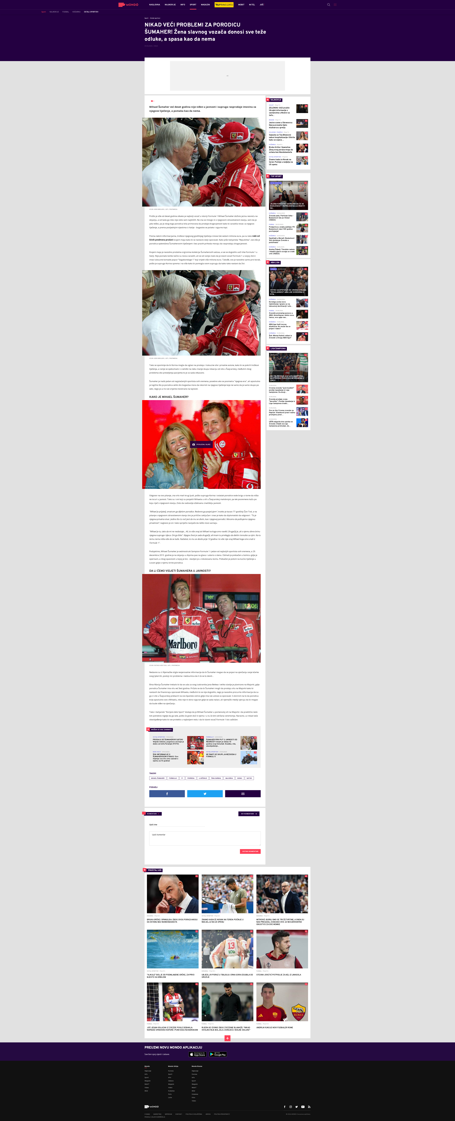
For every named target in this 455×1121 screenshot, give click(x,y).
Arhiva (208, 1114)
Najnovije (148, 1071)
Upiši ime (153, 825)
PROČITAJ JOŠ (154, 870)
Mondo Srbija (173, 1066)
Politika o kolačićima (194, 1114)
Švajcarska (216, 778)
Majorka (229, 778)
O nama (147, 1114)
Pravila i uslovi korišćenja (155, 1117)
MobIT (147, 1084)
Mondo (147, 1066)
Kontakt (178, 1114)
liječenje (203, 778)
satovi (249, 778)
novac (239, 778)
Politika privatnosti (222, 1114)
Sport (146, 18)
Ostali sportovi (155, 18)
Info (146, 1074)
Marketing (157, 1114)
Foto (170, 1094)
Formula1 (173, 778)
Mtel (146, 1091)
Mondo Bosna (197, 1066)
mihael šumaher (157, 778)
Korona (170, 1071)
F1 (182, 778)
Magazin (147, 1081)
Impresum (168, 1114)
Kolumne (171, 1091)
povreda (190, 778)
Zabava (170, 1081)
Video (147, 1088)
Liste (170, 1098)
